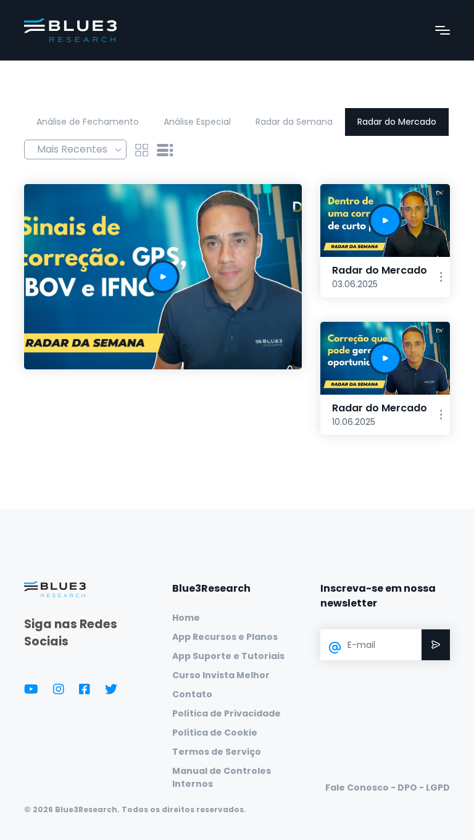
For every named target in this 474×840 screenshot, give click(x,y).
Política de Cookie (214, 732)
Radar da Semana (294, 122)
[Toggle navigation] (442, 30)
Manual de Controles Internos (221, 777)
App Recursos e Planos (225, 637)
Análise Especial (197, 122)
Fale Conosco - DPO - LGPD (387, 787)
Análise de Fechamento (87, 122)
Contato (192, 694)
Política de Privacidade (226, 713)
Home (186, 617)
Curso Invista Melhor (221, 675)
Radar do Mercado (396, 122)
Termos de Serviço (216, 752)
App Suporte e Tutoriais (228, 656)
